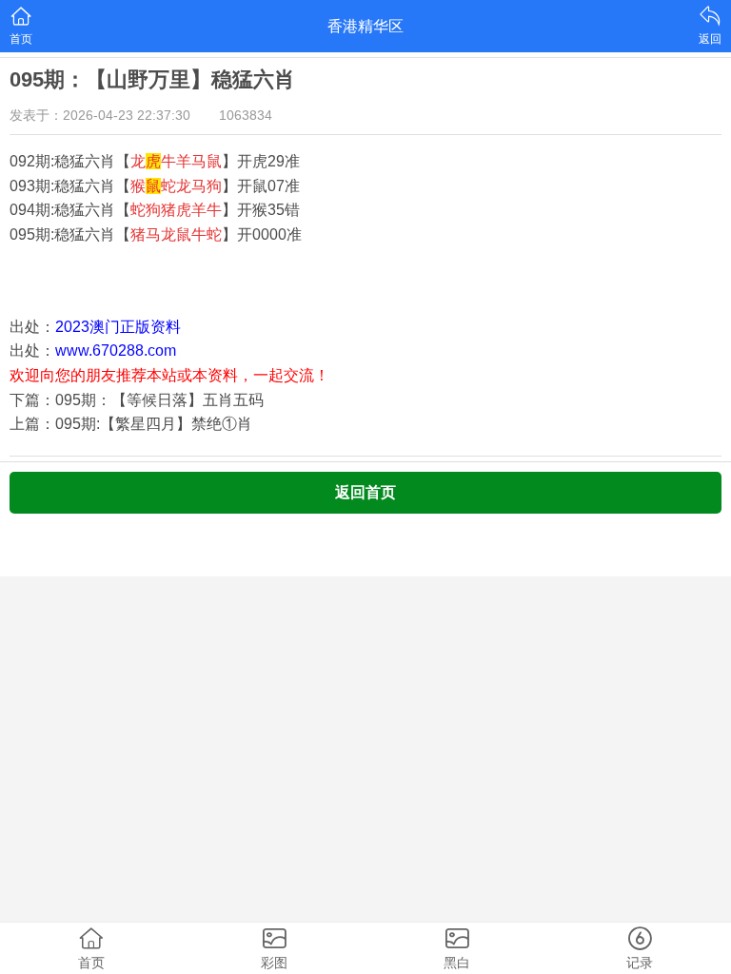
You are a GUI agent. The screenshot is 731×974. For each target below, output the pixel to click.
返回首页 (365, 492)
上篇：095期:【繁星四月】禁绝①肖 (131, 424)
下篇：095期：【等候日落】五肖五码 (137, 400)
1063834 (245, 115)
